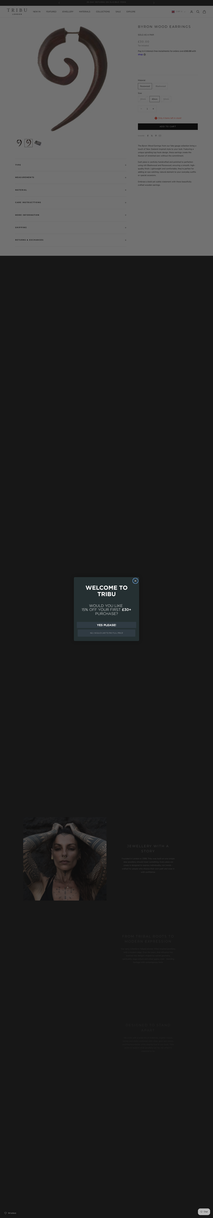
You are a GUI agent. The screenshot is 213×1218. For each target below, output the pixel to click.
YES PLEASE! (106, 625)
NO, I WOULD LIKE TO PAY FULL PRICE (106, 633)
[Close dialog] (135, 580)
